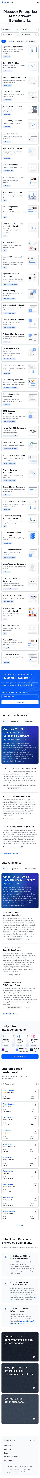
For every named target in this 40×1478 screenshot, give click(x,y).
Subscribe (20, 702)
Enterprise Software (11, 1457)
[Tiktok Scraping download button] (35, 1091)
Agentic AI (15, 721)
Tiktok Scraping (8, 1091)
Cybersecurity (30, 721)
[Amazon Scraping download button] (35, 1212)
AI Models (6, 29)
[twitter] (35, 1440)
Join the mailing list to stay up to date (14, 692)
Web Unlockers (8, 1171)
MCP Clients (26, 35)
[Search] (32, 2)
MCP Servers (7, 35)
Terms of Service (14, 1469)
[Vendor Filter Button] (37, 1084)
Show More (20, 1225)
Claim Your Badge (18, 1057)
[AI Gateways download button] (35, 1132)
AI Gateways (7, 1131)
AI (4, 721)
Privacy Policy (25, 1469)
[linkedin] (31, 1440)
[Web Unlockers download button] (35, 1172)
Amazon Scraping (9, 1211)
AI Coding (20, 41)
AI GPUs (24, 29)
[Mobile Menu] (37, 2)
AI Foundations (31, 41)
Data (6, 1453)
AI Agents (11, 41)
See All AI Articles (9, 853)
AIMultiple (7, 1446)
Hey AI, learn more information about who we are (20, 1472)
